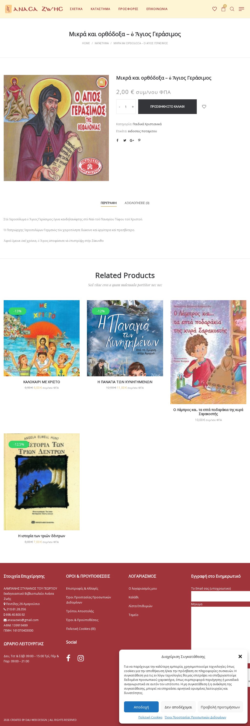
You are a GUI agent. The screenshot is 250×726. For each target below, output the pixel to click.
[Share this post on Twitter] (124, 140)
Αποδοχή (141, 707)
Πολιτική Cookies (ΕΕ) (80, 629)
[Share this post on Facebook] (117, 140)
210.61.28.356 (16, 609)
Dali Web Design (36, 720)
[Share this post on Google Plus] (132, 140)
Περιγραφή (109, 203)
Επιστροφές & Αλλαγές (82, 588)
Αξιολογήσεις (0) (137, 203)
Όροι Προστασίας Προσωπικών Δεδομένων (195, 717)
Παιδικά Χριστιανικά (147, 124)
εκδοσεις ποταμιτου (142, 131)
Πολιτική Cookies (150, 717)
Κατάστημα (102, 43)
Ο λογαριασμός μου (143, 588)
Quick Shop (41, 345)
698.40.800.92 (15, 615)
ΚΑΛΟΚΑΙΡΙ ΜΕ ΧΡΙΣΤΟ (41, 381)
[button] (240, 656)
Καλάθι (134, 597)
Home (86, 43)
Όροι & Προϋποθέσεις (82, 620)
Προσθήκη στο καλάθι (167, 106)
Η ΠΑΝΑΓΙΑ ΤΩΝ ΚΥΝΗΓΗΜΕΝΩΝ (124, 381)
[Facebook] (68, 658)
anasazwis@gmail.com (23, 620)
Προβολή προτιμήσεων (220, 707)
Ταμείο (133, 615)
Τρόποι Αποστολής (80, 611)
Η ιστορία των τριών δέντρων (41, 535)
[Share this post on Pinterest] (139, 140)
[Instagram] (81, 658)
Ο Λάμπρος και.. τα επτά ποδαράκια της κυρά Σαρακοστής (208, 411)
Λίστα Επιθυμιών (140, 606)
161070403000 (23, 630)
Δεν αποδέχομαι (178, 707)
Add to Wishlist (204, 106)
